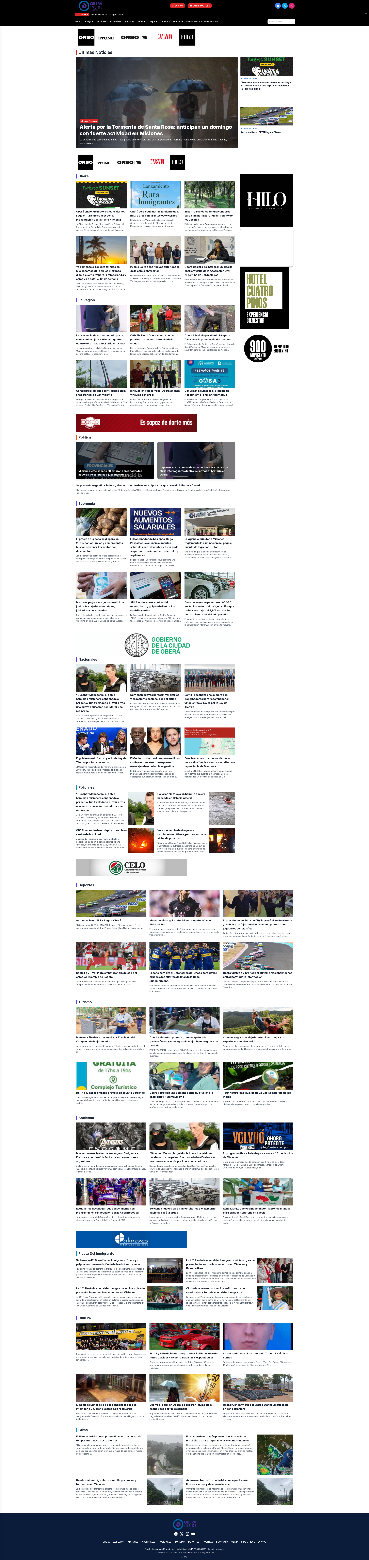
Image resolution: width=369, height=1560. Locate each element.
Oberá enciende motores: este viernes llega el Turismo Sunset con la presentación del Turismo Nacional (265, 85)
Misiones (101, 21)
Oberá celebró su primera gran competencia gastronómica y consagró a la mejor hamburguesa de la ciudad (183, 1041)
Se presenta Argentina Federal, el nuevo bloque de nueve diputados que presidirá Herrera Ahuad (138, 485)
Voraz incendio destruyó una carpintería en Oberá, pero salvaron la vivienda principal (181, 834)
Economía (178, 21)
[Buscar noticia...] (366, 13)
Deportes (154, 21)
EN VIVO (178, 5)
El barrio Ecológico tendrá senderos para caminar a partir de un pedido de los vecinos (208, 215)
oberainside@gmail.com (163, 1549)
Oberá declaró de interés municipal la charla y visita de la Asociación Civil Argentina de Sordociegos (208, 270)
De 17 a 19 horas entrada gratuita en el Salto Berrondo (110, 1092)
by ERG (184, 1557)
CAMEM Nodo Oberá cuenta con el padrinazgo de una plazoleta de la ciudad (152, 339)
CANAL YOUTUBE (201, 5)
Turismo (142, 21)
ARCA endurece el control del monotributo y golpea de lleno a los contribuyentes (152, 606)
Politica (166, 21)
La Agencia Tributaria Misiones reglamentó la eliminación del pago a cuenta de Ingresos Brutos (208, 543)
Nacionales (115, 21)
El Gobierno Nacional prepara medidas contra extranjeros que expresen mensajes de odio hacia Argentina (155, 762)
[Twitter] (285, 6)
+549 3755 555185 (197, 1549)
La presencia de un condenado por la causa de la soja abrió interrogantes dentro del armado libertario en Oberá (100, 339)
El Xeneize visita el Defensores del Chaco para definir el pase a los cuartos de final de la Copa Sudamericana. (183, 976)
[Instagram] (292, 6)
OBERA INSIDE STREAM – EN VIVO (203, 21)
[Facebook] (278, 6)
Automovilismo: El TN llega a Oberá (260, 132)
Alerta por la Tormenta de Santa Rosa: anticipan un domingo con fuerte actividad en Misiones (156, 130)
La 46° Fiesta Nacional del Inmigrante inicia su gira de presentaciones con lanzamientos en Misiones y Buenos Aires (220, 1264)
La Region (88, 21)
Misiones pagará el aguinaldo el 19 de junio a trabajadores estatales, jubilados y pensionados (100, 606)
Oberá (77, 21)
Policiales (129, 21)
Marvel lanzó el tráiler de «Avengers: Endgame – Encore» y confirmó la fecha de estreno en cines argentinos (107, 1157)
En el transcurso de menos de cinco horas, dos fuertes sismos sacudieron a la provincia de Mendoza (209, 762)
